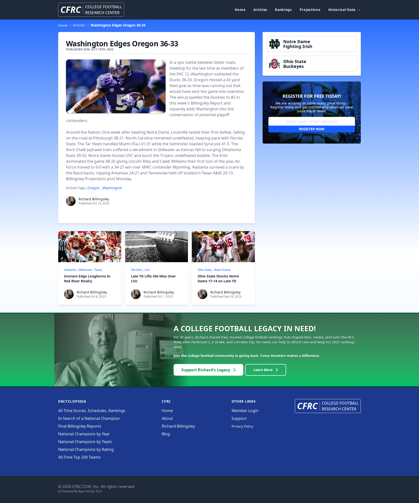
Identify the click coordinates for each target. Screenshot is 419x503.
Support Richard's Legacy (205, 370)
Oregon (93, 188)
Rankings (283, 9)
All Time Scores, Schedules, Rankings (91, 410)
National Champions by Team (85, 441)
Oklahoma (85, 270)
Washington (112, 188)
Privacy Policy (242, 426)
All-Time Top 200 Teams (79, 457)
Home (240, 9)
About (167, 418)
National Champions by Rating (86, 449)
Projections (310, 9)
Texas (98, 270)
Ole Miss (137, 270)
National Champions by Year (84, 434)
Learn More (263, 369)
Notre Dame (222, 270)
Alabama (70, 270)
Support (239, 418)
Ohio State (205, 270)
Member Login (245, 410)
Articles (260, 9)
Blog (166, 434)
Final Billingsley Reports (79, 426)
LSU (147, 270)
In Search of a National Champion (89, 418)
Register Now (311, 129)
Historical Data (342, 9)
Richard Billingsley (94, 199)
